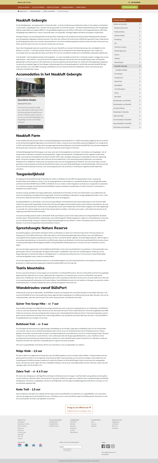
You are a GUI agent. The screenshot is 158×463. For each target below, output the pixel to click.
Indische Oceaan (54, 426)
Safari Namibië (118, 116)
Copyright (20, 434)
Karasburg (117, 39)
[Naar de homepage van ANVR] (19, 445)
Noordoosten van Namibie (122, 100)
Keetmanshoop (119, 32)
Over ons (20, 436)
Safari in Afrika (22, 426)
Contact (20, 438)
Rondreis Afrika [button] (68, 7)
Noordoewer (118, 74)
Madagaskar (115, 422)
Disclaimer (21, 430)
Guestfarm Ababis (121, 70)
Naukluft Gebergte (120, 66)
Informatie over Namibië (121, 127)
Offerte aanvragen (129, 7)
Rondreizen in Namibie (121, 112)
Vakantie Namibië (35, 11)
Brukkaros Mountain (121, 28)
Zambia (72, 430)
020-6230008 (105, 454)
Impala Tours (23, 11)
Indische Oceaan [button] (53, 7)
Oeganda (94, 426)
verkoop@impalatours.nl (109, 452)
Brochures (21, 428)
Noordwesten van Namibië (122, 104)
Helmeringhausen (120, 51)
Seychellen (115, 428)
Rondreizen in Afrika (23, 424)
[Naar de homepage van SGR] (40, 445)
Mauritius (114, 426)
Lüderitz (117, 58)
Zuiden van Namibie (49, 11)
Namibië (72, 424)
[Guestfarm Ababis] (30, 87)
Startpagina (21, 422)
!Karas (116, 93)
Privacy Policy (22, 432)
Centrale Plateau (119, 108)
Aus (115, 43)
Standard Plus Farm (24, 104)
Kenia (92, 422)
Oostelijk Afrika (53, 424)
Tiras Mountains (119, 89)
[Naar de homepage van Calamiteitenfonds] (26, 445)
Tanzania (94, 424)
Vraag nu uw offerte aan (79, 409)
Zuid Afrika (73, 422)
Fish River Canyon (120, 47)
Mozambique (74, 432)
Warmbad (117, 97)
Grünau (116, 55)
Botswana (73, 426)
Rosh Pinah (118, 81)
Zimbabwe (73, 428)
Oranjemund (118, 78)
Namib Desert (118, 62)
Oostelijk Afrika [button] (38, 7)
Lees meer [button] (30, 127)
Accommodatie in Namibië (122, 120)
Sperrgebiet (118, 85)
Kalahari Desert (119, 35)
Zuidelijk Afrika (53, 422)
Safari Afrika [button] (80, 7)
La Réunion (115, 424)
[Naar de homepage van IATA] (33, 445)
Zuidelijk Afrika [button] (23, 7)
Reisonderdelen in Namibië (122, 123)
